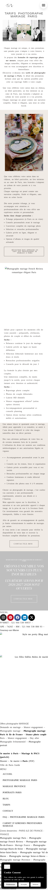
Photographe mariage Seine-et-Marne (27, 856)
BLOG (6, 798)
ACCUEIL (7, 774)
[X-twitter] (31, 617)
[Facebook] (17, 617)
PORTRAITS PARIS (12, 792)
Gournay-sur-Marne (9, 630)
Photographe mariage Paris (13, 838)
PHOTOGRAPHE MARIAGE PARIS (20, 780)
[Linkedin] (24, 617)
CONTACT (8, 811)
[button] (43, 5)
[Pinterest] (10, 617)
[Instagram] (3, 617)
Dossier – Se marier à (14, 761)
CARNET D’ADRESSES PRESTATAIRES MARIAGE (22, 824)
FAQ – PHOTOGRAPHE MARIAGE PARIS (23, 817)
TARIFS (6, 804)
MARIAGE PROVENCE (14, 786)
